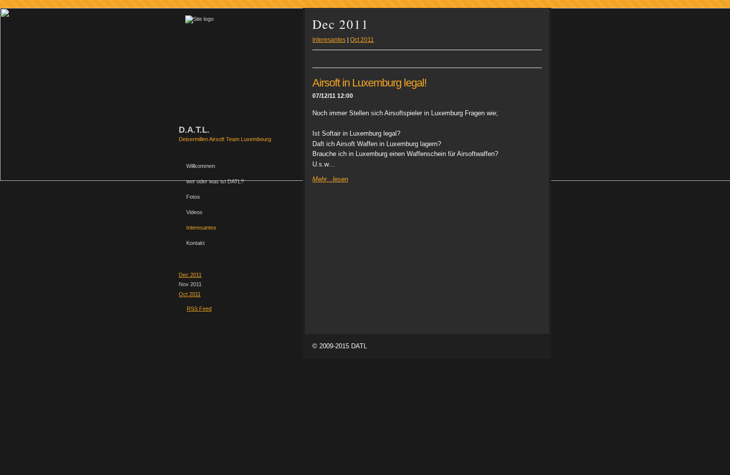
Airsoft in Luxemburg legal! (369, 83)
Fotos (193, 197)
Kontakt (195, 243)
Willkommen (200, 166)
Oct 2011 (190, 294)
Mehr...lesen (330, 179)
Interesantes (201, 228)
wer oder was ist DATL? (215, 181)
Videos (194, 212)
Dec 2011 (190, 275)
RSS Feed (199, 309)
